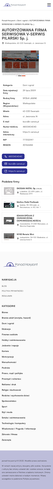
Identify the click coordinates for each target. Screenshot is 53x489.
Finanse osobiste (10, 334)
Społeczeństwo (9, 401)
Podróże (6, 368)
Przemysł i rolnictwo (11, 379)
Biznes (5, 312)
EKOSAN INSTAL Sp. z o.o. (29, 188)
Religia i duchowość (11, 390)
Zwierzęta (6, 440)
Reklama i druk (9, 384)
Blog (4, 286)
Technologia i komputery (14, 423)
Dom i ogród (28, 85)
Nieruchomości (9, 362)
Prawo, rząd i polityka (12, 373)
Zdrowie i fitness (9, 434)
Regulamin (7, 296)
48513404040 (29, 126)
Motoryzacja (8, 356)
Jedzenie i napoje (10, 345)
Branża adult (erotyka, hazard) (16, 318)
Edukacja (6, 329)
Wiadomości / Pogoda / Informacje (19, 428)
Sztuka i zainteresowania (13, 417)
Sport (4, 406)
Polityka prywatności (12, 291)
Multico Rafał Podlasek (28, 202)
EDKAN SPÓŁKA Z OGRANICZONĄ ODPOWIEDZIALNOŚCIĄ (29, 218)
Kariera (5, 351)
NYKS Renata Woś (25, 234)
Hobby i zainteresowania (13, 340)
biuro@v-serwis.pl (31, 121)
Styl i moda (7, 412)
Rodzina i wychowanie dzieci (15, 395)
